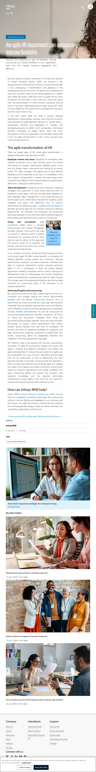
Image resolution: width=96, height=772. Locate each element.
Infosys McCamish (35, 727)
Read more (15, 506)
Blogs (8, 739)
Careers (9, 731)
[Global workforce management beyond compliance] (48, 605)
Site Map (53, 743)
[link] (7, 756)
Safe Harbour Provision (59, 739)
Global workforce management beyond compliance (26, 636)
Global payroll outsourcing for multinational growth (27, 573)
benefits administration (26, 311)
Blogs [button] (8, 13)
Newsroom (10, 735)
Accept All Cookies (41, 767)
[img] (11, 7)
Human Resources (16, 37)
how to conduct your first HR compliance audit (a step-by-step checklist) (34, 700)
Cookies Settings (24, 767)
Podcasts (9, 743)
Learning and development (50, 205)
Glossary (9, 747)
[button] (82, 7)
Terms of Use (54, 727)
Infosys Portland (34, 731)
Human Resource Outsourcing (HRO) (38, 394)
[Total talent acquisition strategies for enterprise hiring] (48, 474)
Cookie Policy (55, 735)
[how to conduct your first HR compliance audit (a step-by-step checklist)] (48, 669)
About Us (9, 727)
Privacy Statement (57, 731)
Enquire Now (94, 311)
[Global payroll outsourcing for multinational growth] (48, 542)
